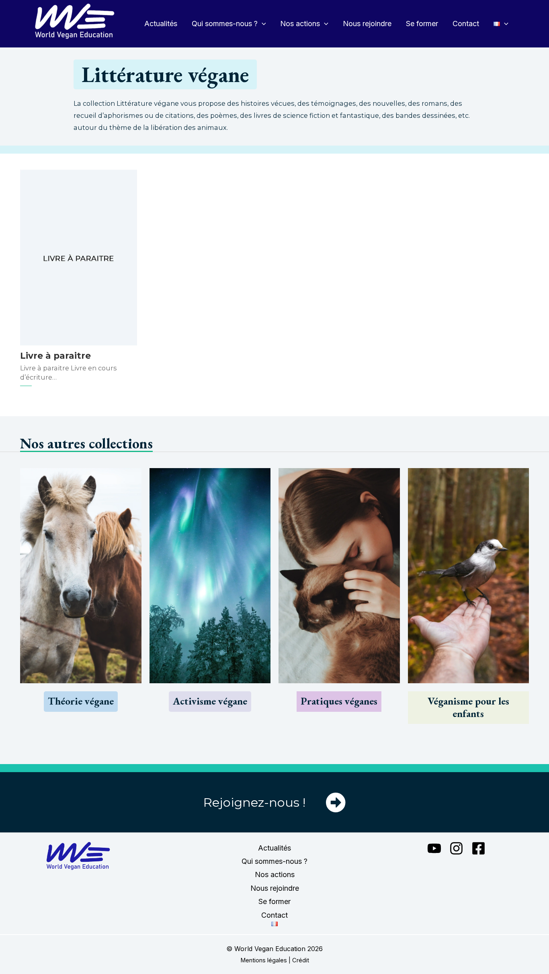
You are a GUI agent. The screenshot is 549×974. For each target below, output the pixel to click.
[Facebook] (478, 848)
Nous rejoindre (367, 23)
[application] (262, 24)
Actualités (160, 23)
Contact (466, 23)
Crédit (300, 960)
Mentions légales (263, 960)
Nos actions (300, 23)
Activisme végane (210, 701)
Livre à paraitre (55, 355)
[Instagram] (456, 848)
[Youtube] (434, 848)
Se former (422, 23)
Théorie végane (81, 701)
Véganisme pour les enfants (468, 707)
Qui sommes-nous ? (225, 23)
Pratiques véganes (339, 701)
